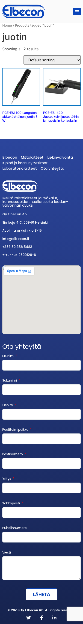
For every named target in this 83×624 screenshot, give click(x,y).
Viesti (6, 553)
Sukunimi (10, 381)
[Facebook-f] (41, 618)
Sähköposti (11, 504)
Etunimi (8, 356)
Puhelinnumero (15, 528)
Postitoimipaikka (15, 430)
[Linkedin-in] (54, 618)
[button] (77, 11)
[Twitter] (28, 618)
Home (7, 25)
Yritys (7, 479)
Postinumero (13, 454)
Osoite (8, 405)
